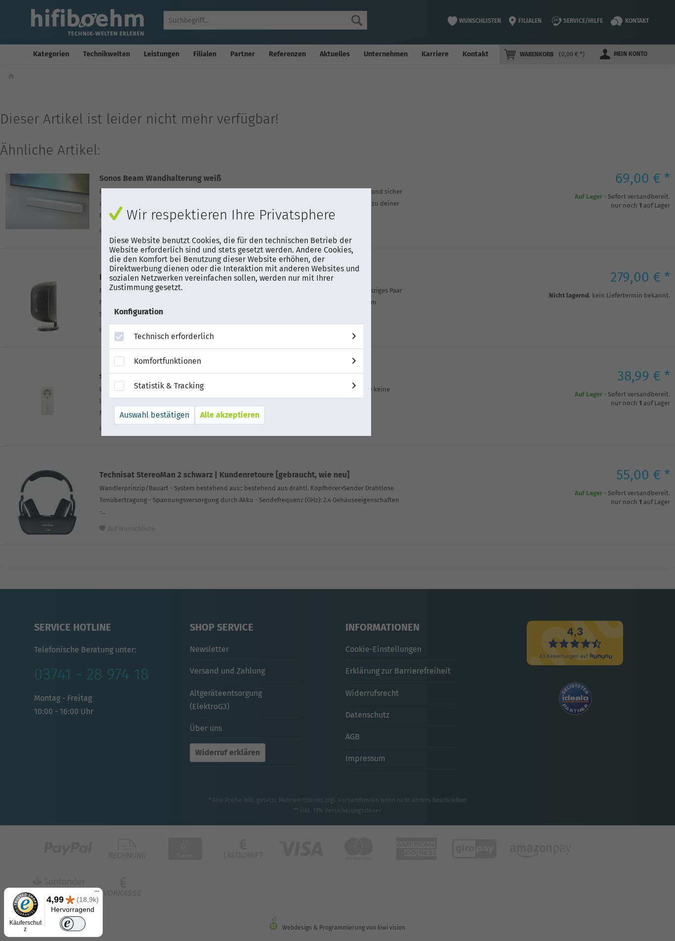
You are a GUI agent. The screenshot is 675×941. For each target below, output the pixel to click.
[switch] (72, 924)
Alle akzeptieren (229, 415)
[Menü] (97, 893)
